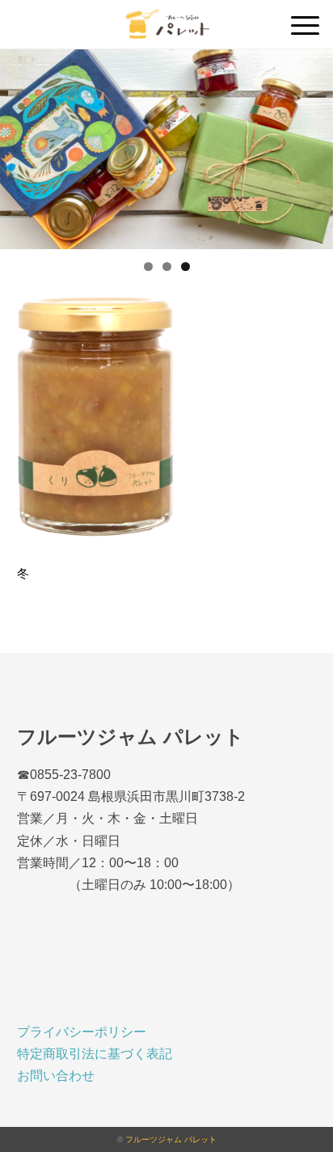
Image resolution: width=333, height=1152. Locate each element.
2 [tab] (166, 266)
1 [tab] (148, 266)
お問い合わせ (56, 1075)
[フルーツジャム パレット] (166, 20)
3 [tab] (185, 266)
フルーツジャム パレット (171, 1139)
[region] (166, 149)
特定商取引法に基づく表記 (94, 1054)
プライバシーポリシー (81, 1032)
